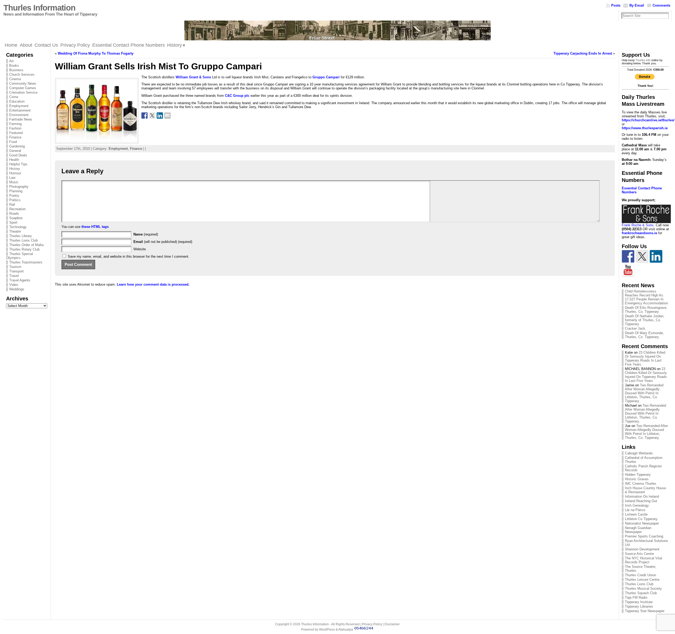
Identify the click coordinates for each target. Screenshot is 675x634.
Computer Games (22, 88)
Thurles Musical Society (643, 588)
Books (14, 66)
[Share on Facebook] (144, 115)
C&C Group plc (237, 96)
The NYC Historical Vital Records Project (643, 560)
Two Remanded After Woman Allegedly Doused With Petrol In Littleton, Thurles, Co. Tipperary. (644, 393)
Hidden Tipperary (638, 475)
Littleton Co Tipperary (641, 519)
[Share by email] (167, 115)
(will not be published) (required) (162, 242)
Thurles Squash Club (641, 593)
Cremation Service (23, 92)
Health (14, 160)
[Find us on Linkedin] (656, 256)
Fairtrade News (20, 119)
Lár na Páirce (635, 510)
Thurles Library (20, 236)
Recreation (17, 209)
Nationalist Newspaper (642, 523)
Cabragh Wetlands (639, 453)
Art (11, 61)
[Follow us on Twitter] (642, 256)
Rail (12, 204)
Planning (15, 191)
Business (16, 70)
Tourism (15, 267)
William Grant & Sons (193, 77)
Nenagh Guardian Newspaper (638, 530)
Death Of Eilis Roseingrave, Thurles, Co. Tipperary (646, 310)
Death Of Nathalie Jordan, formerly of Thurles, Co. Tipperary (644, 320)
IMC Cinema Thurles (640, 484)
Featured (16, 133)
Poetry (14, 196)
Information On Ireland (642, 496)
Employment (18, 106)
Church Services (22, 74)
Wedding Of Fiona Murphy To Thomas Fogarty (95, 53)
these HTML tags (95, 227)
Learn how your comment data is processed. (153, 284)
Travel (14, 276)
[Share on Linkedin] (160, 115)
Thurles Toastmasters (25, 262)
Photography (18, 187)
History (14, 169)
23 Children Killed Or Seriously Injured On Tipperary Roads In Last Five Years (645, 358)
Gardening (17, 146)
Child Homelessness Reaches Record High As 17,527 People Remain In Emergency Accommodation (646, 297)
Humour (15, 173)
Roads (14, 213)
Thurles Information (39, 7)
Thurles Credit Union (640, 575)
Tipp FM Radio (636, 597)
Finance (15, 137)
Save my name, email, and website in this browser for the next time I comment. (128, 256)
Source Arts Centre (639, 554)
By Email (636, 5)
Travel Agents (19, 280)
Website (139, 249)
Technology (18, 227)
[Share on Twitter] (152, 115)
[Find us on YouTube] (628, 270)
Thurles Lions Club (23, 240)
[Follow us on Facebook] (628, 256)
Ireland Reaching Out (641, 501)
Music (13, 182)
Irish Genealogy (637, 505)
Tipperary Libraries (639, 606)
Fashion (15, 128)
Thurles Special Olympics (19, 256)
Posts (615, 5)
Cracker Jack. (635, 328)
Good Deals (18, 155)
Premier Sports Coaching (644, 536)
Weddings (16, 289)
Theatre (15, 231)
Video (13, 285)
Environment (18, 115)
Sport (13, 222)
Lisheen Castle (636, 514)
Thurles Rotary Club (24, 249)
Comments (661, 5)
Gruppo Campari (325, 77)
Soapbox (16, 218)
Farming (15, 124)
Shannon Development (642, 549)
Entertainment (20, 110)
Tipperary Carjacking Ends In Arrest (582, 53)
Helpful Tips (18, 164)
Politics (15, 200)
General (15, 151)
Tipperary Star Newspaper (644, 611)
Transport (16, 271)
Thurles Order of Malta (26, 245)
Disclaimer (392, 624)
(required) (145, 234)
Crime (13, 97)
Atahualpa (345, 629)
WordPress (327, 629)
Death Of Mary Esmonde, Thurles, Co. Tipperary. (644, 335)
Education (17, 101)
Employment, (119, 149)
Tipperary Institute (639, 602)
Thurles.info (642, 60)
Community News (22, 83)
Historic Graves (637, 479)
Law (12, 178)
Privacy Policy (372, 624)
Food (13, 142)
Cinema (15, 79)
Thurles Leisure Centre (642, 580)
